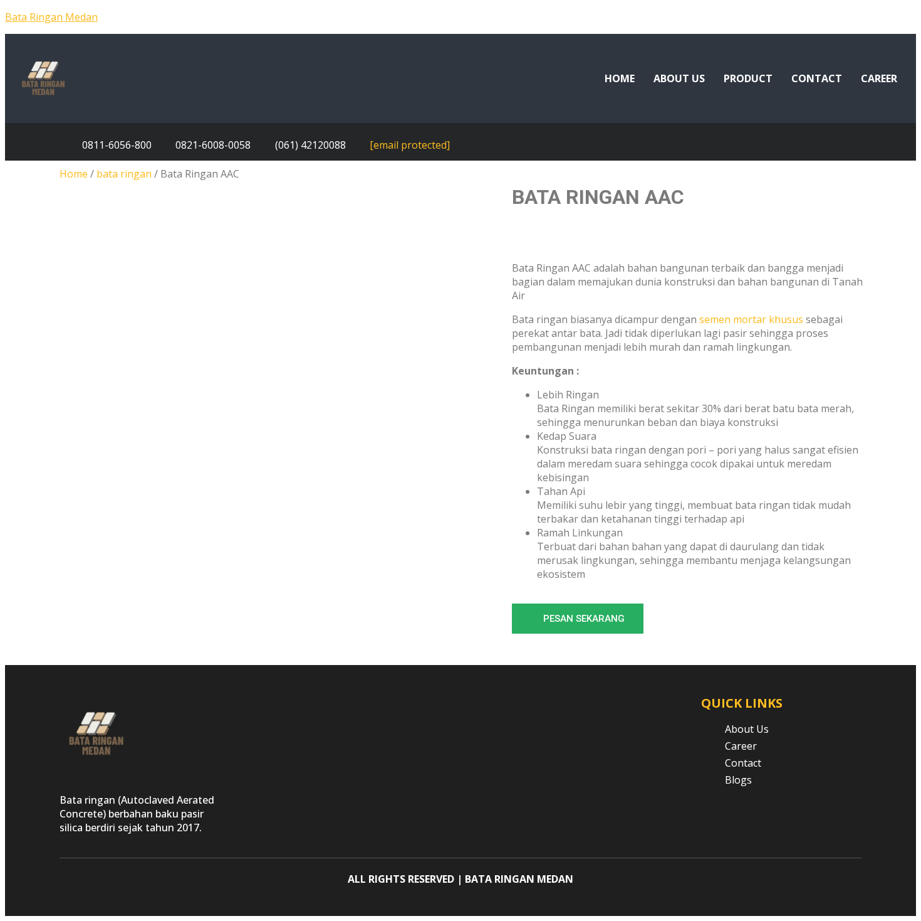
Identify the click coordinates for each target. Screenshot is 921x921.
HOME (620, 78)
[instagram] (897, 145)
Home (74, 174)
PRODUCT (748, 78)
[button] (577, 619)
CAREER (879, 78)
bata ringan (124, 174)
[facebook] (868, 145)
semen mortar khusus (751, 319)
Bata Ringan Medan (51, 17)
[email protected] (410, 145)
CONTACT (816, 78)
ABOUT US (679, 78)
